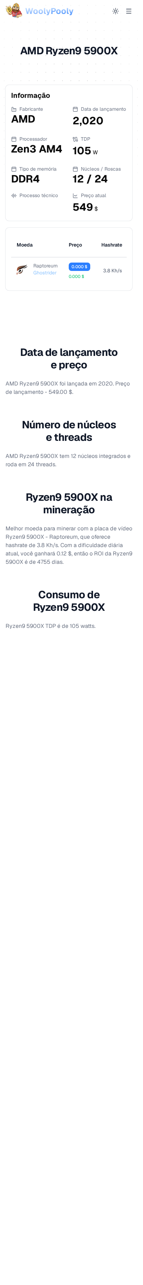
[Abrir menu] (128, 11)
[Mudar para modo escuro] (115, 11)
